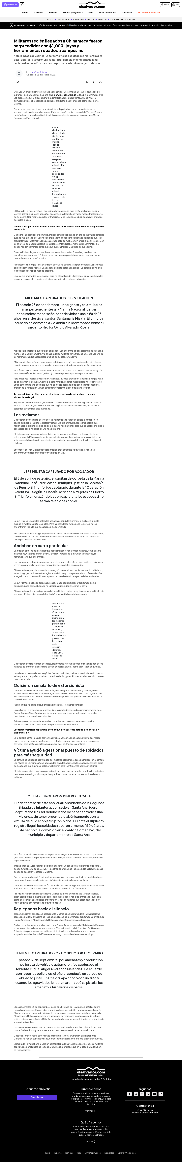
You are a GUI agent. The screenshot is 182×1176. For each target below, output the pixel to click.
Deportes (127, 12)
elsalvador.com (105, 25)
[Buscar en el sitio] (22, 4)
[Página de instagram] (142, 1095)
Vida (90, 12)
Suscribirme (37, 1097)
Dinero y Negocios (127, 1153)
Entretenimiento (107, 12)
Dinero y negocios (73, 12)
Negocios (102, 19)
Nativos (90, 19)
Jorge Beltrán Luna (38, 72)
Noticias (38, 12)
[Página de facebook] (129, 1095)
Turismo (53, 12)
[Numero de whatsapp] (148, 1095)
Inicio (25, 12)
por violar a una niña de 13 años (69, 94)
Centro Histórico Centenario (123, 19)
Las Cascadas (63, 19)
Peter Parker (78, 19)
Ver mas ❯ (90, 1110)
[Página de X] (135, 1095)
